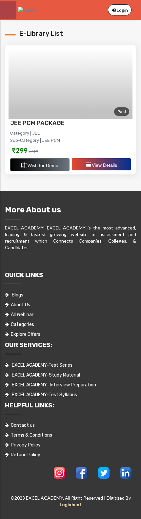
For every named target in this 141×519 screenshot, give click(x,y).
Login (122, 10)
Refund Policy (24, 455)
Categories (21, 324)
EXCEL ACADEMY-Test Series (40, 365)
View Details (104, 165)
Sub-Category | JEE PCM (35, 140)
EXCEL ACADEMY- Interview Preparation (52, 385)
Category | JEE (25, 133)
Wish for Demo (43, 165)
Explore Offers (24, 334)
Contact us (22, 425)
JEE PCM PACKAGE (37, 123)
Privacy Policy (25, 445)
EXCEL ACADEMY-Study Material (44, 375)
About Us (19, 305)
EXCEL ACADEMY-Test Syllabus (43, 395)
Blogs (16, 295)
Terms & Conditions (30, 435)
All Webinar (21, 314)
